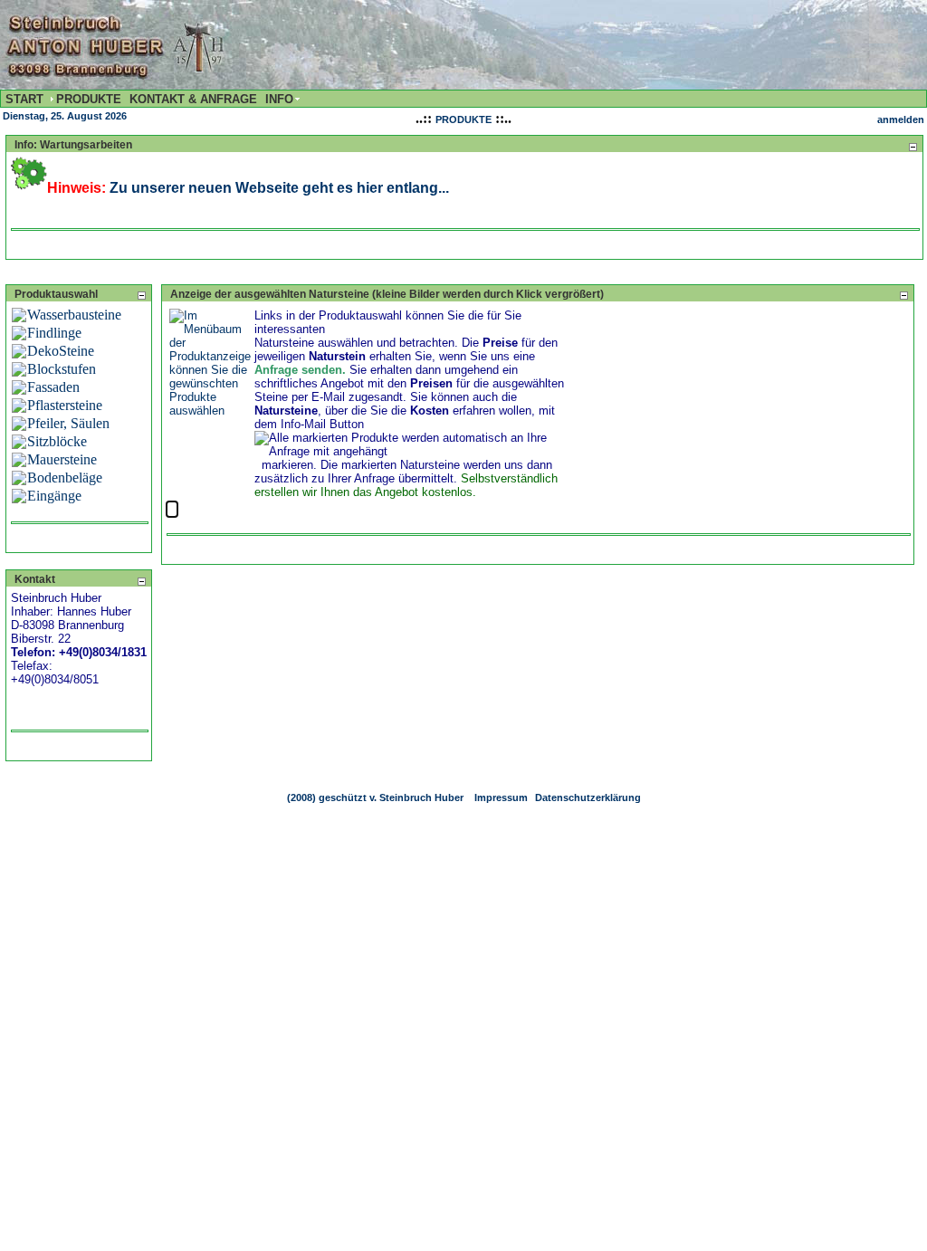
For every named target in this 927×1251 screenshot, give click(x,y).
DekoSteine (60, 350)
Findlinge (54, 332)
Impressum (501, 797)
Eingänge (54, 495)
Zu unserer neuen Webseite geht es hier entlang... (279, 188)
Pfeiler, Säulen (68, 423)
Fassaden (53, 387)
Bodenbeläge (64, 477)
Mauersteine (62, 459)
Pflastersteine (64, 405)
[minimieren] (912, 146)
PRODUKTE (463, 119)
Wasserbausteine (74, 314)
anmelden (900, 119)
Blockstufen (61, 369)
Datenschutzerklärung (588, 797)
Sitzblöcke (57, 441)
